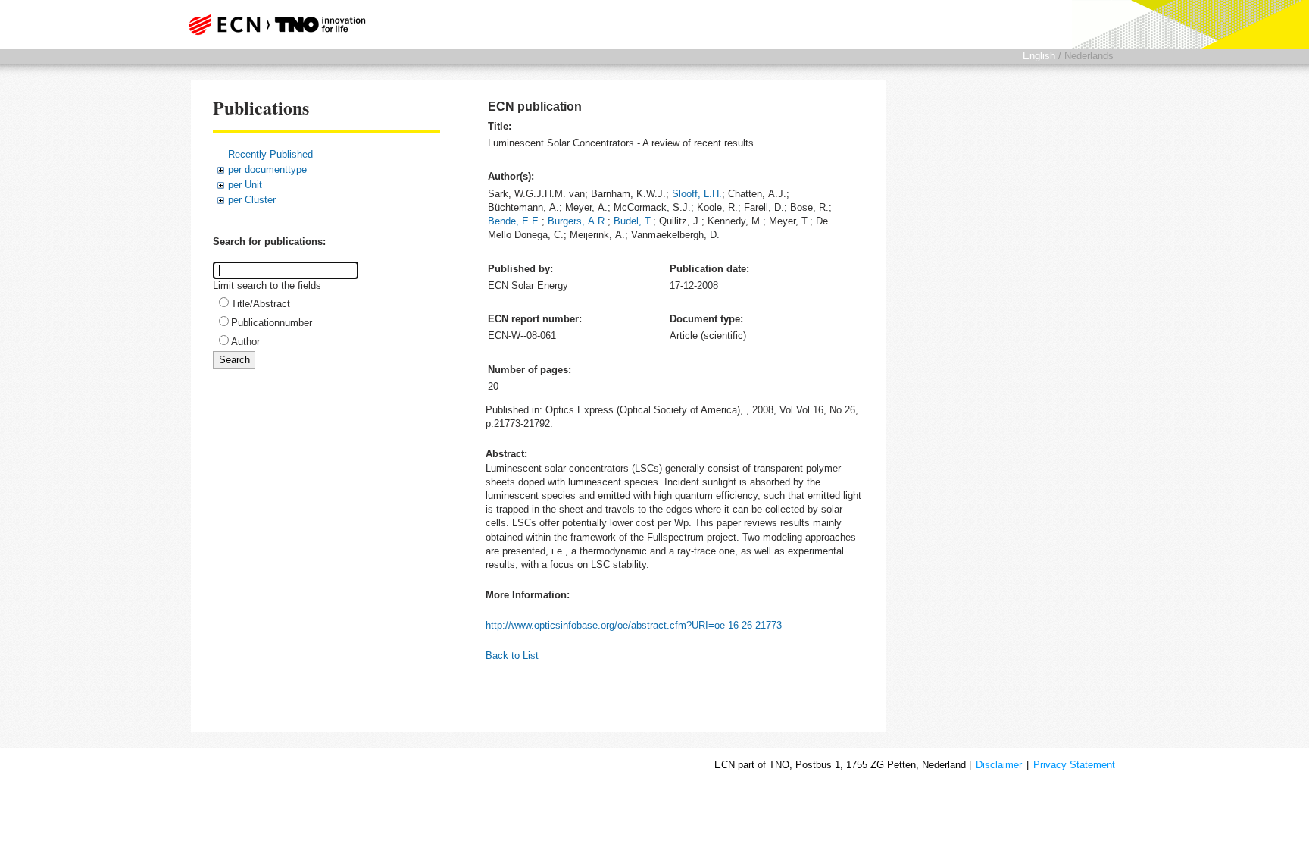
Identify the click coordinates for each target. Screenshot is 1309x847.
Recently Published (270, 154)
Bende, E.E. (515, 221)
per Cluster (252, 199)
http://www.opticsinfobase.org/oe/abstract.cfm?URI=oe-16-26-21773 (634, 625)
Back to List (512, 655)
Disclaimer (999, 764)
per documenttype (267, 169)
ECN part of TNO (272, 24)
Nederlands (1089, 55)
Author (245, 341)
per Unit (245, 184)
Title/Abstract (260, 303)
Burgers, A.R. (578, 221)
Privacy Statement (1074, 764)
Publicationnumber (271, 322)
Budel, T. (633, 221)
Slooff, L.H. (697, 193)
